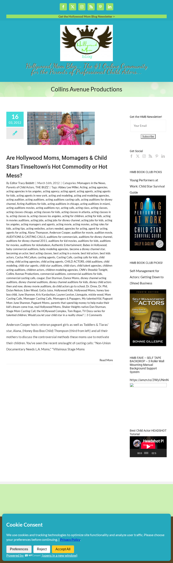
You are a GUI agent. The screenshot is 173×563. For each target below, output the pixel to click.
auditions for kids (88, 240)
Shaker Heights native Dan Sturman (83, 306)
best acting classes (41, 253)
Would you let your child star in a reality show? (56, 315)
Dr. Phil (102, 286)
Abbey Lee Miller (68, 187)
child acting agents (52, 261)
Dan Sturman (54, 278)
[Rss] (150, 156)
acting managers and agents (38, 224)
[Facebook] (131, 156)
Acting (84, 187)
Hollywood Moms (84, 290)
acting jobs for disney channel (62, 220)
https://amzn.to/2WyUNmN (149, 380)
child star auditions (51, 265)
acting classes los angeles (45, 216)
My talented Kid (91, 298)
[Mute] (160, 453)
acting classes (99, 207)
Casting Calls (64, 257)
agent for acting (97, 228)
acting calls (67, 207)
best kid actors (90, 253)
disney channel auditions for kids (68, 282)
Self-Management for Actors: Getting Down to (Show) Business (147, 277)
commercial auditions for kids (84, 273)
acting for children (73, 216)
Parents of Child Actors (20, 187)
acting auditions (34, 199)
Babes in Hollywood (95, 245)
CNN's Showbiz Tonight (93, 269)
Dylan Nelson (14, 290)
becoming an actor (17, 253)
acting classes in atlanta (75, 212)
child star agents (28, 265)
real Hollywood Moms (47, 306)
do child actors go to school (69, 286)
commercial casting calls (20, 278)
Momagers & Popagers (67, 298)
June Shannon (26, 294)
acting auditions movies (20, 207)
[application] (148, 446)
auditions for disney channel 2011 (26, 240)
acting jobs (37, 220)
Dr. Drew (91, 286)
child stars (70, 265)
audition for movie (82, 232)
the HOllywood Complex (51, 311)
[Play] (135, 453)
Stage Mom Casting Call (20, 311)
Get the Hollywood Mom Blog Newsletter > (86, 16)
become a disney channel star (87, 249)
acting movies (81, 224)
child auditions (94, 261)
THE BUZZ (42, 187)
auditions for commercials (62, 236)
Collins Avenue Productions (22, 273)
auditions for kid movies (62, 240)
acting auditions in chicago (63, 203)
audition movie (103, 232)
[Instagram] (144, 156)
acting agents (85, 191)
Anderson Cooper (59, 232)
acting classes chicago (19, 212)
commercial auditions (53, 273)
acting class (82, 207)
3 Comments (94, 315)
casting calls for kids (86, 257)
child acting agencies (27, 261)
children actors (35, 269)
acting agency (51, 191)
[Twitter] (137, 156)
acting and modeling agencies (91, 195)
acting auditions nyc (48, 207)
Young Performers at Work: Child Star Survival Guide (147, 186)
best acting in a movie (66, 253)
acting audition (15, 199)
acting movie (64, 224)
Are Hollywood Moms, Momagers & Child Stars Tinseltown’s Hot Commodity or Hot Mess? (56, 167)
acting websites (35, 228)
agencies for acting (76, 228)
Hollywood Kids (63, 290)
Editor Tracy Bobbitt (22, 183)
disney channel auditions (33, 282)
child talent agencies (89, 265)
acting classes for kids (47, 212)
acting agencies (98, 187)
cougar (41, 278)
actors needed (54, 228)
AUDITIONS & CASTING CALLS (25, 236)
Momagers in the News (91, 183)
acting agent (68, 191)
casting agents (46, 257)
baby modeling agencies (54, 249)
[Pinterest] (156, 156)
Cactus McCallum (25, 257)
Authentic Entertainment (66, 245)
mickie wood (95, 294)
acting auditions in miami (95, 203)
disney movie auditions (37, 286)
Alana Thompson (38, 232)
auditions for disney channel (95, 236)
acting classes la (19, 216)
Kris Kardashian (45, 294)
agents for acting (16, 232)
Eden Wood (31, 290)
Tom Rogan (74, 311)
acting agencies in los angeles (24, 191)
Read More (106, 360)
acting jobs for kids (92, 220)
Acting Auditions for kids (31, 203)
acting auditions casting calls (63, 199)
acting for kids (93, 216)
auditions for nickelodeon (35, 245)
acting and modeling (61, 195)
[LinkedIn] (163, 156)
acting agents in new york (31, 195)
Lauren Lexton (65, 294)
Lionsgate (81, 294)
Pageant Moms (40, 302)
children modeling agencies (62, 269)
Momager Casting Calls (37, 298)
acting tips (18, 228)
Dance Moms (71, 278)
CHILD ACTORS (74, 261)
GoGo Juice (46, 290)
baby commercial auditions (22, 249)
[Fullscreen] (164, 453)
